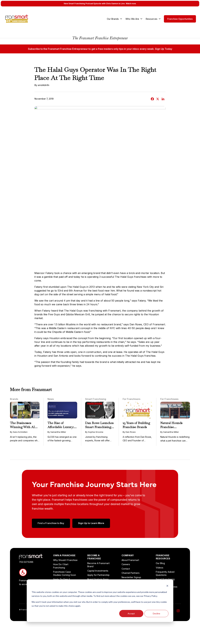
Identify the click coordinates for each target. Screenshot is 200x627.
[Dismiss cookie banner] (167, 586)
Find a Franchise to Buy (51, 523)
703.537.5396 (26, 562)
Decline (156, 613)
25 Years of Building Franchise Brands (136, 425)
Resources (151, 18)
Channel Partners (131, 573)
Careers (126, 564)
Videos (159, 567)
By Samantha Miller (57, 432)
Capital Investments (97, 570)
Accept (131, 613)
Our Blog (160, 563)
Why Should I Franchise (65, 560)
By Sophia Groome (94, 432)
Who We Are (132, 18)
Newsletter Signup (131, 577)
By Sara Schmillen (19, 432)
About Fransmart (130, 560)
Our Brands (113, 18)
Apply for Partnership (98, 575)
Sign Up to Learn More (91, 523)
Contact (126, 568)
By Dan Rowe (129, 432)
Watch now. (131, 3)
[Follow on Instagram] (178, 611)
